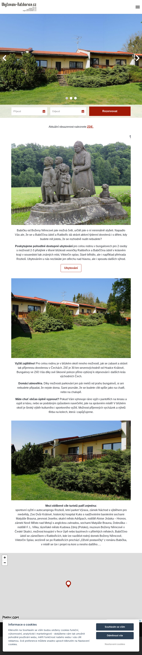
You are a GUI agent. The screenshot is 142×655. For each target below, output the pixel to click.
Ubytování (71, 268)
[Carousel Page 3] (75, 98)
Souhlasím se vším (115, 626)
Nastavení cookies (115, 644)
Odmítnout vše (115, 635)
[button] (68, 583)
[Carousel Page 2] (71, 98)
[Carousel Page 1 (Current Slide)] (66, 98)
